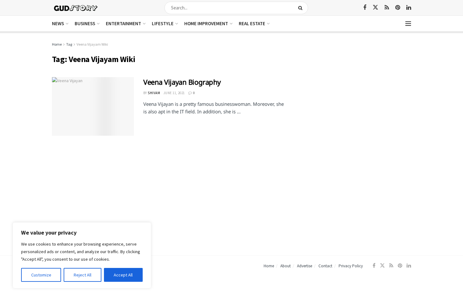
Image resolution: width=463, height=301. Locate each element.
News (58, 23)
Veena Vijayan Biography (182, 82)
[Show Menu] (408, 23)
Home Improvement (206, 23)
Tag (69, 44)
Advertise (304, 266)
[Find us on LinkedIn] (408, 7)
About (285, 266)
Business (85, 23)
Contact (325, 266)
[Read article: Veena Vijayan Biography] (93, 106)
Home (57, 44)
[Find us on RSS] (387, 7)
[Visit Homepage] (76, 7)
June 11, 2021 (174, 93)
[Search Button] (301, 8)
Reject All (82, 275)
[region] (82, 255)
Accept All (123, 275)
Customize (41, 275)
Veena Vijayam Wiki (92, 44)
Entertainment (123, 23)
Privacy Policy (351, 266)
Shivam (154, 93)
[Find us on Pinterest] (397, 7)
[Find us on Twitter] (375, 7)
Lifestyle (163, 23)
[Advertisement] (356, 85)
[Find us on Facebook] (364, 7)
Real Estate (252, 23)
